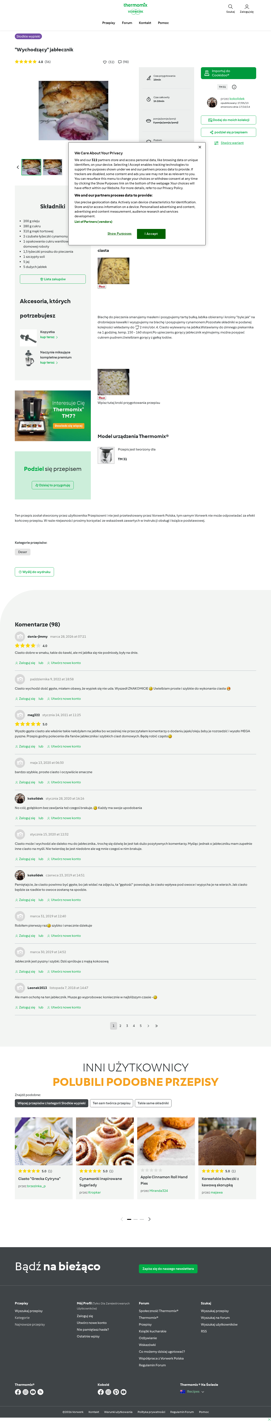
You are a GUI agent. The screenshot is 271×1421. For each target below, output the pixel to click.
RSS (204, 1331)
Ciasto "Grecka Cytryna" (39, 1178)
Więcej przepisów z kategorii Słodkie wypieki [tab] (52, 1103)
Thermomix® (148, 1318)
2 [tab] (135, 1219)
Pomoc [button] (163, 23)
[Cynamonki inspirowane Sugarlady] (105, 1141)
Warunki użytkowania (118, 1412)
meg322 (34, 715)
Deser (22, 552)
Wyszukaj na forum (215, 1318)
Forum (144, 1303)
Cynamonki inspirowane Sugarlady (100, 1181)
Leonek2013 (37, 988)
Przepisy (21, 1303)
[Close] (200, 147)
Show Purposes (120, 234)
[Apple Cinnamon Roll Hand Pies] (166, 1141)
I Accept (151, 234)
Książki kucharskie (152, 1331)
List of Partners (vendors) (93, 222)
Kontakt (93, 1412)
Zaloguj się (85, 1316)
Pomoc (204, 1412)
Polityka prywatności (151, 1412)
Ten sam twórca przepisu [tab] (111, 1103)
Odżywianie (148, 1338)
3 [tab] (142, 1219)
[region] (137, 193)
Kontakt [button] (145, 23)
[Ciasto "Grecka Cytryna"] (44, 1141)
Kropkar (94, 1192)
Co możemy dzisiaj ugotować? (162, 1352)
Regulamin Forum (152, 1365)
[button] (230, 8)
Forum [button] (127, 23)
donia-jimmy (38, 636)
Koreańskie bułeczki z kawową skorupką (220, 1181)
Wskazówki (147, 1345)
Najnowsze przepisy (30, 1324)
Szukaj (206, 1303)
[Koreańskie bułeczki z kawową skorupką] (227, 1141)
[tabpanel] (135, 1170)
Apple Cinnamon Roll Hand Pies (164, 1180)
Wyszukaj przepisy (29, 1311)
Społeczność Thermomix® (158, 1311)
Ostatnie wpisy (88, 1336)
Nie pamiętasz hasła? (93, 1330)
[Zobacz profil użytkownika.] (212, 102)
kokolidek (237, 99)
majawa (217, 1192)
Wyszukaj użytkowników (219, 1324)
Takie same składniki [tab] (153, 1103)
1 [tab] (129, 1219)
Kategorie (22, 1318)
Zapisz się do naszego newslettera (168, 1269)
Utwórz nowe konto (92, 1323)
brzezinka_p (36, 1186)
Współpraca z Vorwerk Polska (161, 1358)
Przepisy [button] (108, 23)
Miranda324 (158, 1191)
